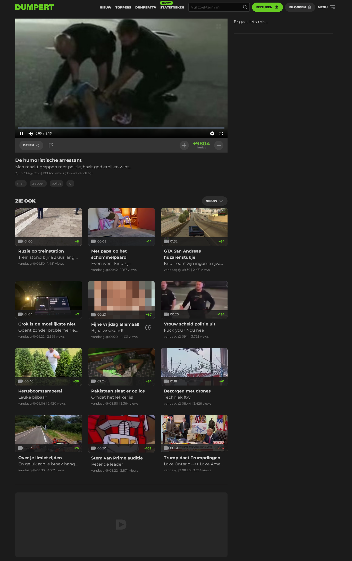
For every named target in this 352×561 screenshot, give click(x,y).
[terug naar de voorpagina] (34, 7)
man (20, 183)
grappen (38, 183)
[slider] (121, 127)
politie (56, 183)
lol (70, 183)
